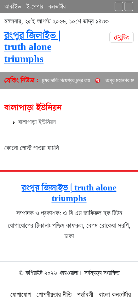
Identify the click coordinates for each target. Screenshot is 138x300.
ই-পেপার (34, 6)
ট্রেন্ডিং (121, 37)
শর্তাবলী (85, 294)
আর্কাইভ (12, 6)
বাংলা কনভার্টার (115, 294)
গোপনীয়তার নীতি (53, 294)
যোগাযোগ (20, 294)
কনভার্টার (56, 6)
